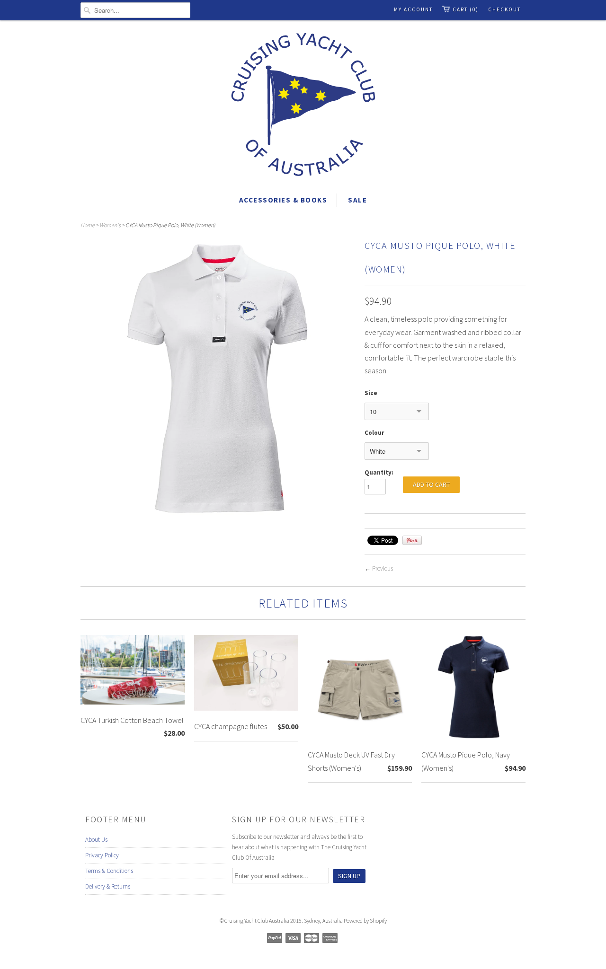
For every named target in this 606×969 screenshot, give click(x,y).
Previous (382, 568)
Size (371, 393)
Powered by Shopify (365, 920)
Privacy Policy (102, 855)
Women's (110, 225)
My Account (413, 9)
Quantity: (379, 472)
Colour (374, 433)
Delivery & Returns (107, 886)
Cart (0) (466, 9)
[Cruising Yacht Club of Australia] (303, 106)
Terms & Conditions (109, 871)
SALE (357, 199)
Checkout (504, 9)
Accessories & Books (283, 199)
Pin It (412, 540)
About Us (96, 840)
